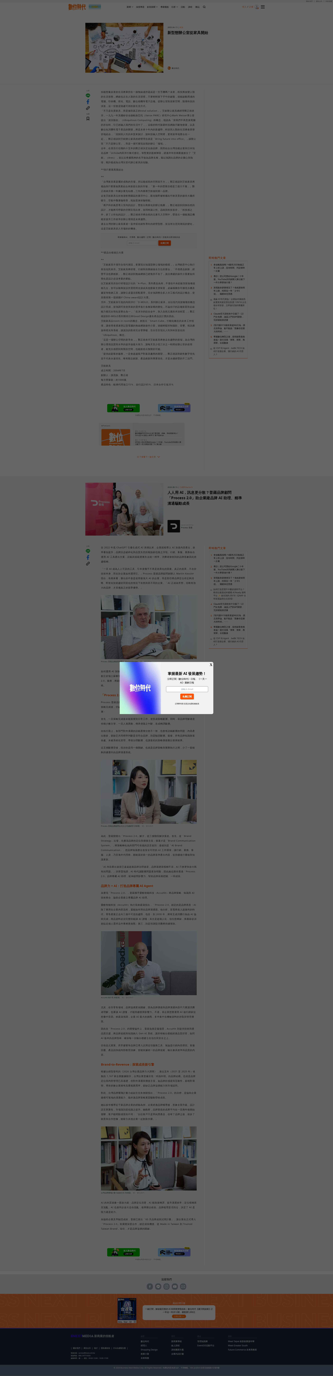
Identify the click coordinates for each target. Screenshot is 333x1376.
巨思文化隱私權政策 (191, 703)
